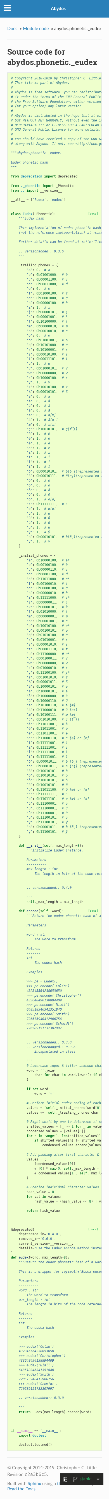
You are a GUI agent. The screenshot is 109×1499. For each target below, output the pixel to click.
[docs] (93, 213)
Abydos (58, 8)
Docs (12, 28)
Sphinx (34, 1483)
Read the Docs (21, 1489)
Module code (36, 28)
